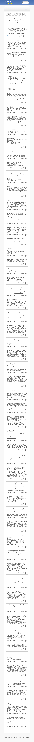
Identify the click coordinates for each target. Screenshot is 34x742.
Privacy (15, 737)
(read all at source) (20, 46)
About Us (7, 740)
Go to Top (17, 730)
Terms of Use (21, 737)
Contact (27, 737)
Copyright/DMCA (9, 737)
